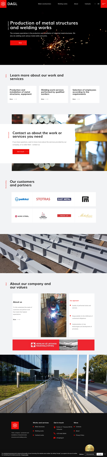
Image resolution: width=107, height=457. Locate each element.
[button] (104, 3)
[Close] (105, 454)
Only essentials (90, 454)
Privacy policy (24, 455)
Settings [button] (81, 454)
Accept (100, 454)
